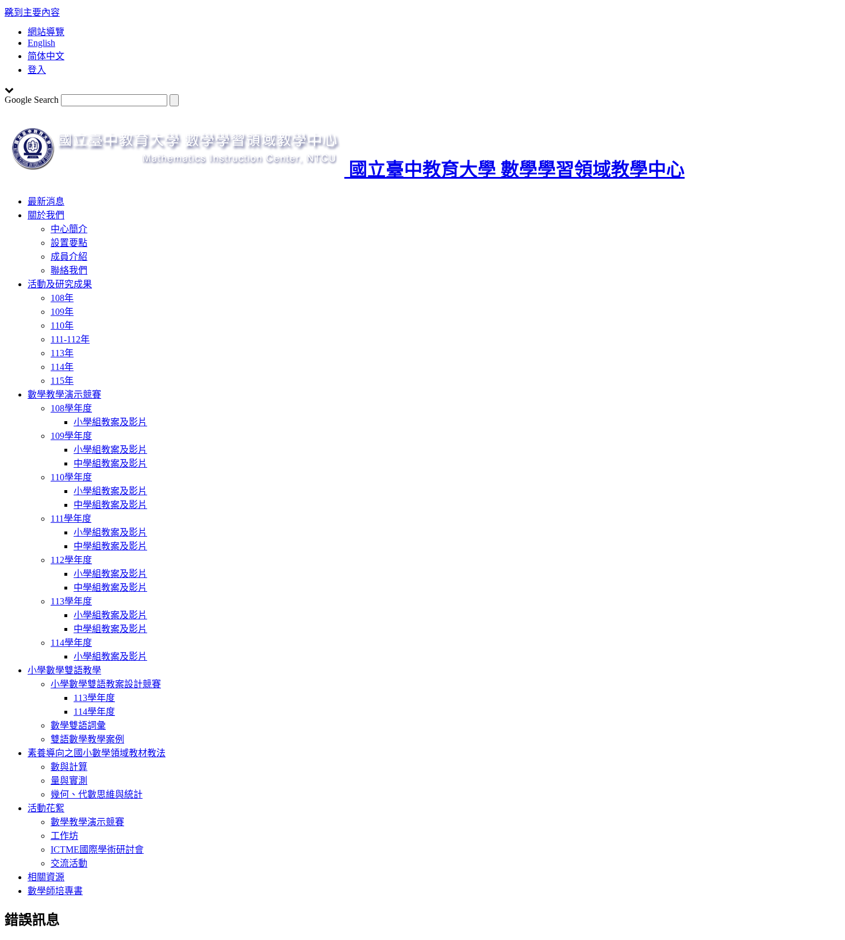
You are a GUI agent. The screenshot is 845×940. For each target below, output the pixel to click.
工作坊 (64, 836)
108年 (62, 298)
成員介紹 (69, 256)
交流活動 (69, 863)
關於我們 (46, 215)
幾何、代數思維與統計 (97, 794)
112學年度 (71, 560)
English (41, 43)
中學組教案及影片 (110, 463)
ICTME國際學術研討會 (97, 849)
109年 (62, 312)
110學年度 (71, 477)
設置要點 (69, 243)
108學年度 (71, 408)
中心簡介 (69, 229)
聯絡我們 (69, 270)
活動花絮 (46, 808)
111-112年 (70, 339)
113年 (62, 353)
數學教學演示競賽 (64, 394)
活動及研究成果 (60, 284)
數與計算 (69, 767)
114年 (62, 367)
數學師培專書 (55, 891)
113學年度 (71, 601)
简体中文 (46, 56)
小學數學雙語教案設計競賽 (106, 684)
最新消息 (46, 201)
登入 (37, 70)
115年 (62, 381)
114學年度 (71, 643)
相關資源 (46, 877)
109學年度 (71, 436)
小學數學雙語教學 (64, 670)
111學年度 (71, 518)
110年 (62, 325)
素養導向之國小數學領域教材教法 (97, 753)
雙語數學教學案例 (87, 739)
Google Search (32, 100)
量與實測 (69, 780)
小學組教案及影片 (110, 422)
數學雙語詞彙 (78, 725)
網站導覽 (46, 32)
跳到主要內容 (32, 12)
